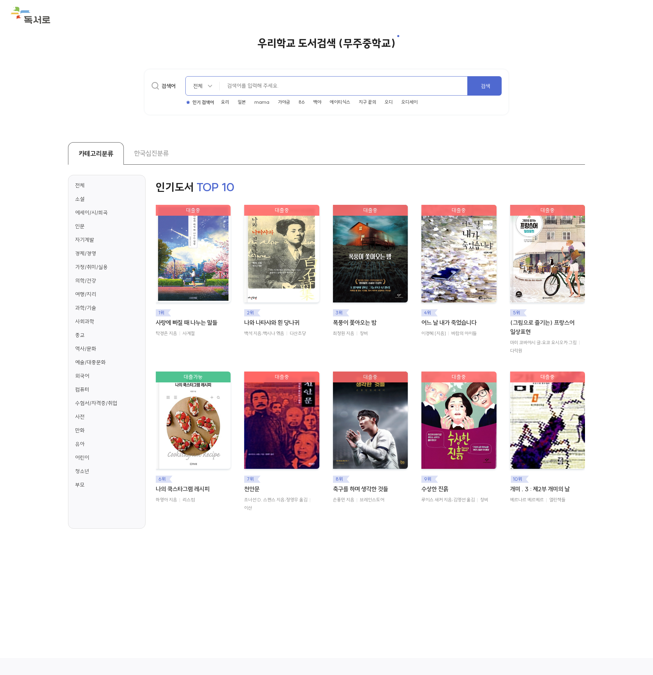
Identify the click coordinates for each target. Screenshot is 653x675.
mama (261, 102)
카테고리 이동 (135, 199)
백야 (317, 102)
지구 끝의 (367, 102)
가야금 (284, 102)
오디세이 (409, 102)
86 (302, 102)
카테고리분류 (96, 153)
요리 (225, 102)
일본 (242, 102)
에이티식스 (340, 102)
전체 (80, 185)
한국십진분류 (151, 153)
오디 (389, 102)
